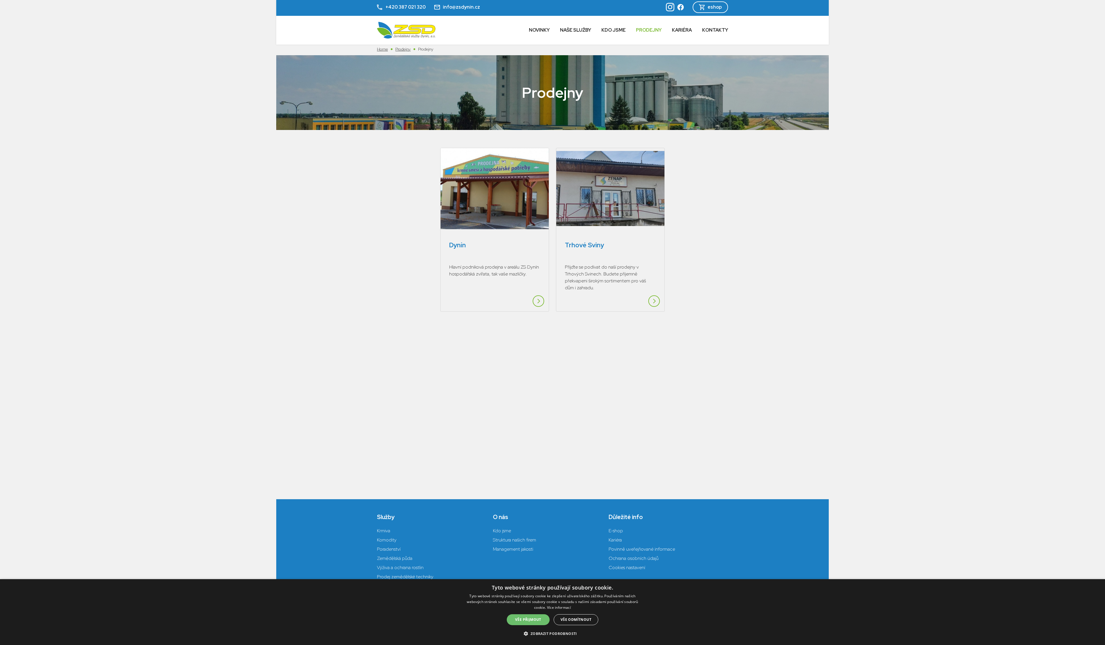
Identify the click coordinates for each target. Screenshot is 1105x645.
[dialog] (552, 612)
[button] (552, 633)
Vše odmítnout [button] (576, 619)
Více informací (559, 607)
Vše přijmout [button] (528, 619)
